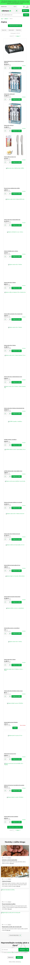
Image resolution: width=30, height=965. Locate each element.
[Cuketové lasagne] (15, 871)
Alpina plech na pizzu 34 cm (10, 753)
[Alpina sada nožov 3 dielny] (15, 647)
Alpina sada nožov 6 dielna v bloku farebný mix (14, 408)
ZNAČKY (6, 18)
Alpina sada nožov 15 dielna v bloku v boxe (13, 690)
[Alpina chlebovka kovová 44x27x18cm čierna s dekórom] (15, 49)
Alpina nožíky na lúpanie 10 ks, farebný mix (13, 313)
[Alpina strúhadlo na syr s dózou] (15, 239)
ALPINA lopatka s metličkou (10, 439)
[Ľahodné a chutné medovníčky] (15, 850)
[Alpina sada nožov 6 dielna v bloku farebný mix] (15, 396)
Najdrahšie (18, 30)
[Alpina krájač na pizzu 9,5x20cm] (15, 710)
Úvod (2, 18)
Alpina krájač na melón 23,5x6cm (11, 816)
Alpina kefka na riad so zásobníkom (11, 628)
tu (20, 961)
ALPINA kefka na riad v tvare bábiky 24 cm (13, 471)
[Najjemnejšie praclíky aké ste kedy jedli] (15, 917)
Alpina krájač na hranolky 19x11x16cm (12, 596)
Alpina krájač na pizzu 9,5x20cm (11, 722)
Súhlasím (19, 957)
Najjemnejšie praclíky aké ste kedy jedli (11, 926)
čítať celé (12, 863)
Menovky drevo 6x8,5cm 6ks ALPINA (12, 188)
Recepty (9, 857)
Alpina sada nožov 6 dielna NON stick (12, 219)
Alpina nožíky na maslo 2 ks (10, 156)
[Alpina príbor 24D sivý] (15, 113)
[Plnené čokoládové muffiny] (15, 894)
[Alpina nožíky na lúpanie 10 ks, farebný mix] (15, 302)
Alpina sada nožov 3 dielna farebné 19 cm (13, 376)
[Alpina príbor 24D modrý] (15, 82)
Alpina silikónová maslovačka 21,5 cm (12, 565)
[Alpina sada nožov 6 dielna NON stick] (15, 207)
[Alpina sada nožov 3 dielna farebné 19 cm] (15, 364)
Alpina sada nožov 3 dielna (10, 282)
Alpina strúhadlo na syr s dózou (11, 251)
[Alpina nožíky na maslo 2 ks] (15, 145)
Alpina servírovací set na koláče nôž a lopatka (14, 785)
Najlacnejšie (11, 30)
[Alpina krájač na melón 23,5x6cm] (15, 804)
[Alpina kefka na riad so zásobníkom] (15, 616)
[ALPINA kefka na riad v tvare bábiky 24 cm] (15, 459)
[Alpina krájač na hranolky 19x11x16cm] (15, 584)
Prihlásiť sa (23, 949)
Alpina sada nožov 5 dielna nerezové (12, 533)
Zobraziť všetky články (14, 935)
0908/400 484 (4, 6)
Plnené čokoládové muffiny (8, 904)
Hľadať (26, 15)
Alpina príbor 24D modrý (9, 94)
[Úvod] (7, 10)
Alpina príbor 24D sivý (8, 125)
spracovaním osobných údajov (12, 952)
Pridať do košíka (17, 68)
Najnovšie (4, 30)
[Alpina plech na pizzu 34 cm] (15, 741)
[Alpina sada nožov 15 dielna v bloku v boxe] (15, 679)
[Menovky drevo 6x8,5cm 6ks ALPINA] (15, 176)
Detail (15, 727)
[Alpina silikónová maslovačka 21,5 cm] (15, 553)
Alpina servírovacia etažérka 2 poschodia (13, 502)
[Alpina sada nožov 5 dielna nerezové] (15, 522)
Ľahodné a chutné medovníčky (9, 860)
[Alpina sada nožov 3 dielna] (15, 270)
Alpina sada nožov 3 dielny (10, 659)
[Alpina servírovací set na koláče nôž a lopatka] (15, 773)
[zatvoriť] (28, 1)
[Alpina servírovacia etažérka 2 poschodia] (15, 490)
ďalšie (18, 36)
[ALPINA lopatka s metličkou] (15, 427)
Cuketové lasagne (6, 881)
